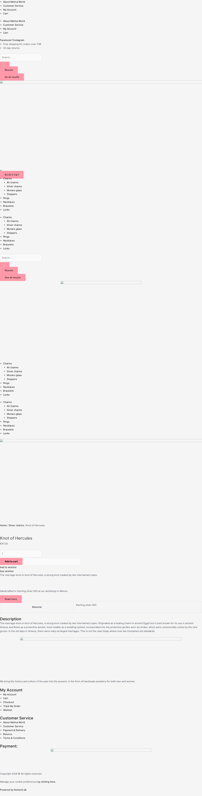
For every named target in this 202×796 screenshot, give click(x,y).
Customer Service (13, 5)
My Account (9, 9)
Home (3, 525)
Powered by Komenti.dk (13, 789)
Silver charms (14, 186)
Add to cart (11, 561)
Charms (7, 178)
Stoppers (12, 194)
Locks (6, 209)
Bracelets (8, 205)
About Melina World (14, 1)
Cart (5, 13)
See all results (13, 277)
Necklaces (9, 201)
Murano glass (14, 190)
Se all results (12, 76)
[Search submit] (4, 64)
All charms (12, 182)
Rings (6, 198)
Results (9, 69)
